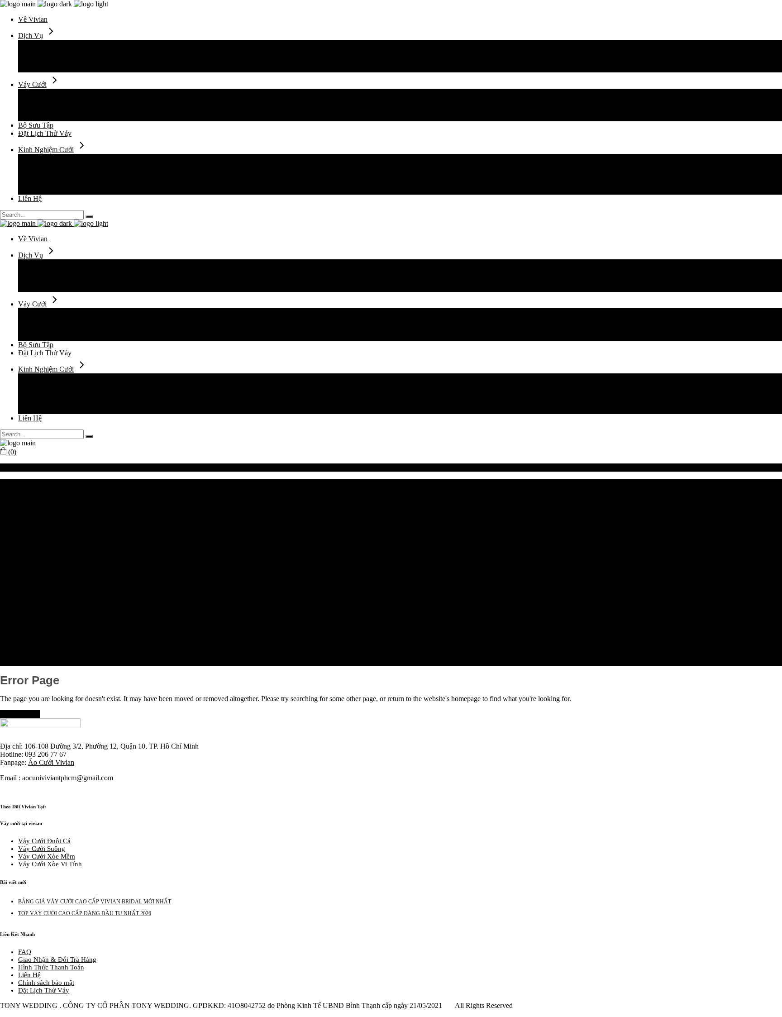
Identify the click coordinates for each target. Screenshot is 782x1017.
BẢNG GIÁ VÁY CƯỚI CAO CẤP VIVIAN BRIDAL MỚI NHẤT (94, 901)
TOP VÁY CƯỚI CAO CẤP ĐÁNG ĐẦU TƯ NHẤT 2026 (84, 913)
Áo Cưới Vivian (51, 762)
